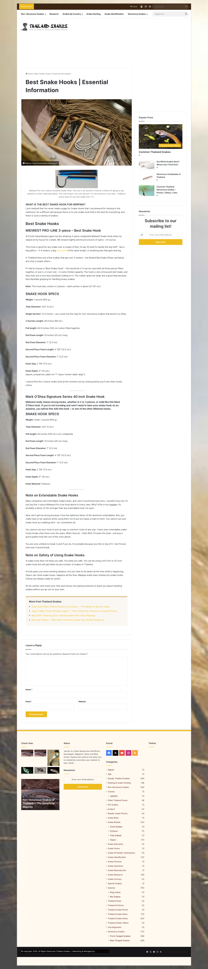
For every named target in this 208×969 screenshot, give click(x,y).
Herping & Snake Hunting (119, 783)
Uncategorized (114, 927)
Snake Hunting (93, 14)
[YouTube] (122, 753)
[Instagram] (128, 753)
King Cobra (115, 892)
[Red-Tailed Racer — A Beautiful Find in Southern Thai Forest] (40, 753)
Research (54, 14)
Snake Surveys (115, 879)
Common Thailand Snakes (155, 151)
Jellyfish (113, 796)
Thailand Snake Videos (118, 923)
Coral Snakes (116, 826)
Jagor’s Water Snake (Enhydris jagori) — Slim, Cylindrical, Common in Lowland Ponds (74, 611)
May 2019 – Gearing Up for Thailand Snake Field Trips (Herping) (63, 615)
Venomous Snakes (137, 14)
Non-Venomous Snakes (32, 14)
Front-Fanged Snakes (120, 936)
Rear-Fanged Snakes (119, 940)
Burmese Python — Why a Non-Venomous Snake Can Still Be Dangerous (68, 620)
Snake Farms (114, 848)
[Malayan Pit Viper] (40, 770)
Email (29, 701)
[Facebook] (109, 753)
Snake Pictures (115, 861)
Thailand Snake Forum (118, 910)
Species (111, 888)
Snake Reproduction (117, 870)
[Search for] (186, 6)
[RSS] (135, 753)
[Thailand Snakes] (44, 27)
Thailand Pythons (116, 905)
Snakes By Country (72, 14)
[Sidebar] (150, 6)
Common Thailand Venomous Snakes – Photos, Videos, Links (166, 189)
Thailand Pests (114, 901)
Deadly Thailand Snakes (119, 778)
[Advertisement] (133, 41)
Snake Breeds (114, 822)
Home (30, 74)
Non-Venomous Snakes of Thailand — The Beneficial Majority (39, 803)
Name (29, 689)
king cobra (61, 250)
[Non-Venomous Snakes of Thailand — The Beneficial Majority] (40, 794)
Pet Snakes (113, 805)
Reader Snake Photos (117, 813)
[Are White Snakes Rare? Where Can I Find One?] (146, 165)
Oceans (111, 791)
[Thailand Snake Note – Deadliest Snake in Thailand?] (27, 770)
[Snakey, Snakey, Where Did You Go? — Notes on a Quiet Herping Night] (27, 753)
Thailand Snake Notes (118, 918)
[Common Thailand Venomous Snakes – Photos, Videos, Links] (146, 190)
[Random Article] (146, 6)
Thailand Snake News (117, 914)
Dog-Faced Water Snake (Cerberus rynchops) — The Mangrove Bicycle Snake (71, 606)
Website (82, 701)
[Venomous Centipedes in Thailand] (146, 178)
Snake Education (115, 844)
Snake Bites (113, 818)
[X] (115, 753)
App (109, 774)
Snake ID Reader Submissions (121, 853)
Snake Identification (114, 14)
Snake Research (115, 875)
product (111, 809)
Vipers (113, 840)
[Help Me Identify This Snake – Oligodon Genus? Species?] (53, 770)
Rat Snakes (115, 896)
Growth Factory (102, 951)
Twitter (152, 743)
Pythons (114, 831)
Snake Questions (115, 866)
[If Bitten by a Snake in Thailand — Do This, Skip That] (53, 758)
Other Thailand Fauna (117, 800)
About (174, 952)
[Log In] (141, 6)
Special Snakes (115, 883)
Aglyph (111, 770)
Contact (182, 952)
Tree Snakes (115, 835)
